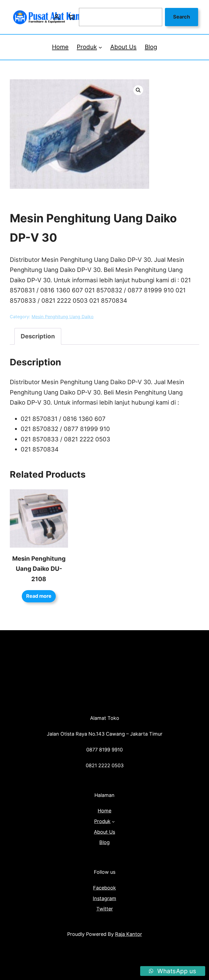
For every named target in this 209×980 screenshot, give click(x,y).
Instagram (104, 898)
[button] (138, 90)
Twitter (104, 909)
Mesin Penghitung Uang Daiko (63, 316)
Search (181, 17)
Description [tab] (38, 336)
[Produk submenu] (100, 47)
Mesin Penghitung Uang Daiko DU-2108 (39, 568)
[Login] (56, 17)
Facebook (104, 888)
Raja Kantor (128, 934)
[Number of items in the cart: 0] (71, 17)
